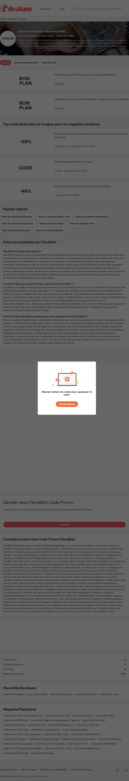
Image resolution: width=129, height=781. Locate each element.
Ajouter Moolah (67, 404)
